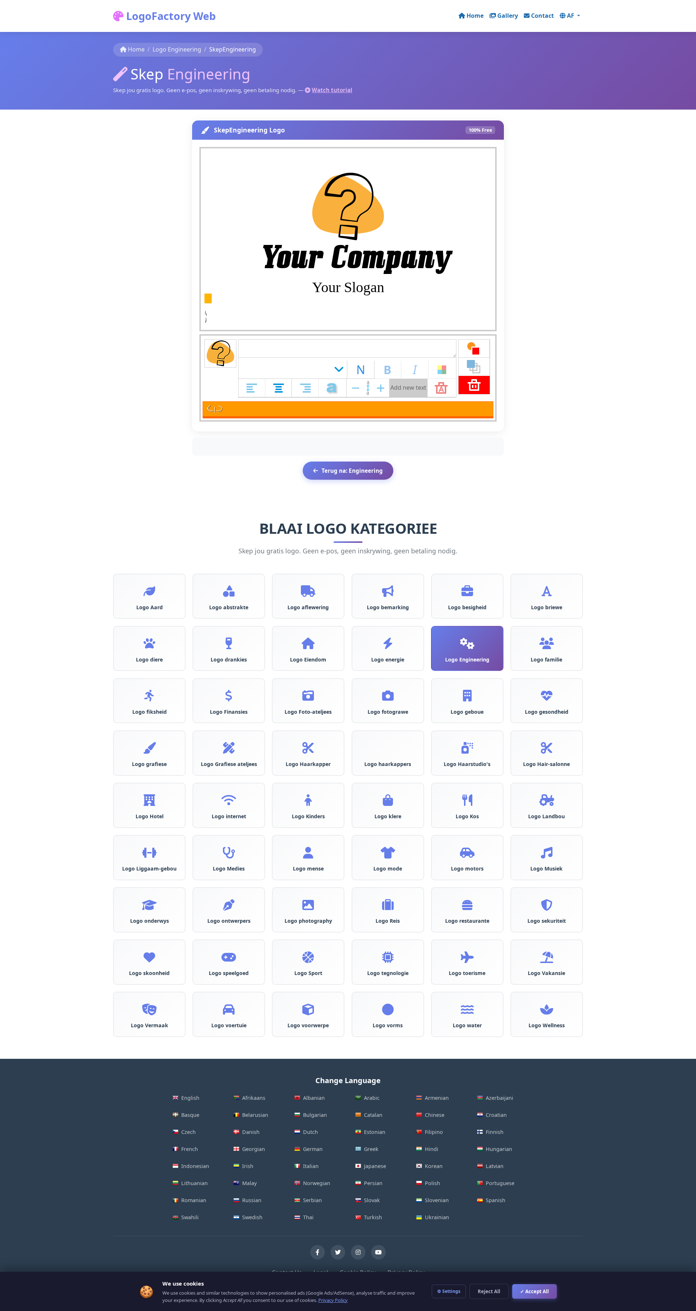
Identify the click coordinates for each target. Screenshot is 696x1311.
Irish (247, 1166)
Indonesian (195, 1166)
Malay (249, 1183)
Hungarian (499, 1149)
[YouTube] (378, 1252)
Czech (188, 1131)
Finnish (495, 1131)
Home (475, 16)
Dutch (310, 1131)
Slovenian (437, 1200)
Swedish (252, 1217)
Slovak (372, 1200)
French (189, 1149)
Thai (308, 1217)
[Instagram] (358, 1252)
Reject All (489, 1291)
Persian (373, 1183)
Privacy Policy (333, 1300)
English (190, 1097)
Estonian (374, 1131)
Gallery (507, 16)
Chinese (434, 1114)
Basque (190, 1114)
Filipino (434, 1131)
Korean (434, 1166)
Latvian (495, 1166)
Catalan (373, 1114)
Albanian (314, 1097)
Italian (311, 1166)
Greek (371, 1149)
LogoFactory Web (170, 16)
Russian (251, 1200)
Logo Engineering (177, 49)
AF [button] (571, 16)
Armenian (437, 1097)
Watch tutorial (332, 90)
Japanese (375, 1166)
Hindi (431, 1149)
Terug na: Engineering (352, 470)
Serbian (312, 1200)
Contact (542, 16)
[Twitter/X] (338, 1252)
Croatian (496, 1114)
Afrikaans (253, 1097)
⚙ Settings (448, 1291)
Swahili (190, 1217)
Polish (432, 1183)
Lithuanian (194, 1183)
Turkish (373, 1217)
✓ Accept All (534, 1291)
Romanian (193, 1200)
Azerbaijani (499, 1097)
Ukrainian (437, 1217)
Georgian (253, 1149)
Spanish (495, 1200)
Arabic (372, 1097)
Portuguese (500, 1183)
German (313, 1149)
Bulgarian (315, 1114)
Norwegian (316, 1183)
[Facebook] (317, 1252)
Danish (251, 1131)
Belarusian (255, 1114)
